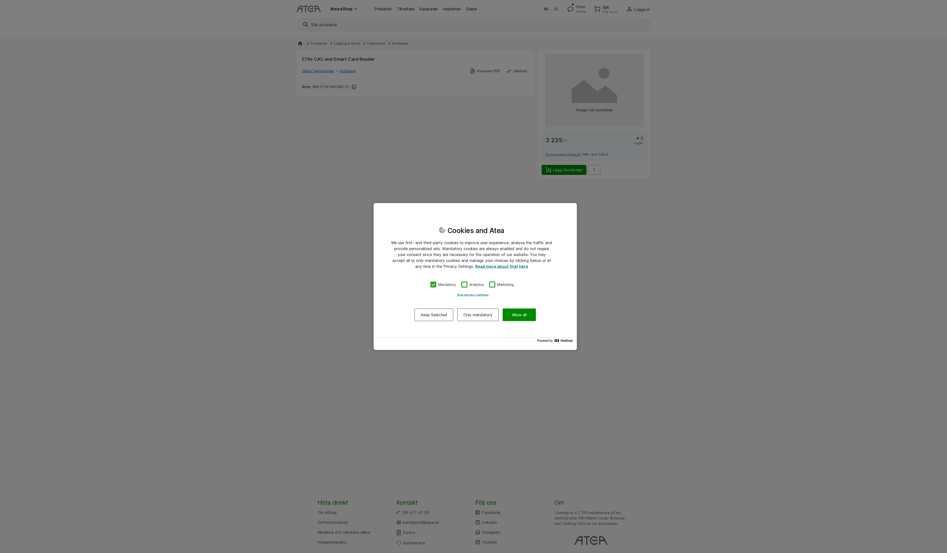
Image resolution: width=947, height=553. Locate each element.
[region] (475, 276)
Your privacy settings (473, 294)
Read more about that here (501, 266)
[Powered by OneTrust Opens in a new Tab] (555, 342)
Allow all (519, 314)
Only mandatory (477, 314)
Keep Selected (434, 314)
